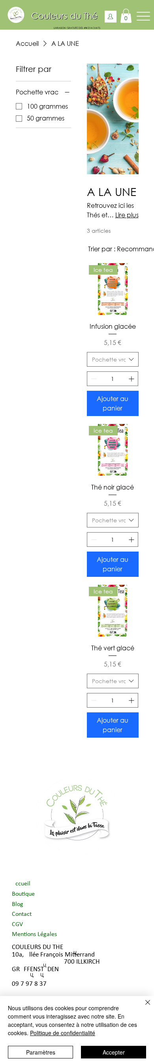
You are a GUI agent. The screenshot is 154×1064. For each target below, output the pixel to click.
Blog (17, 904)
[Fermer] (142, 1007)
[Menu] (143, 16)
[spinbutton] (112, 379)
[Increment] (132, 379)
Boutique (23, 894)
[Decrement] (93, 379)
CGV (17, 924)
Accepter (114, 1052)
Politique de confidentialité (62, 1033)
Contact (22, 914)
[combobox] (113, 359)
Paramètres (40, 1052)
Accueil (21, 884)
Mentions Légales (34, 934)
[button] (126, 16)
